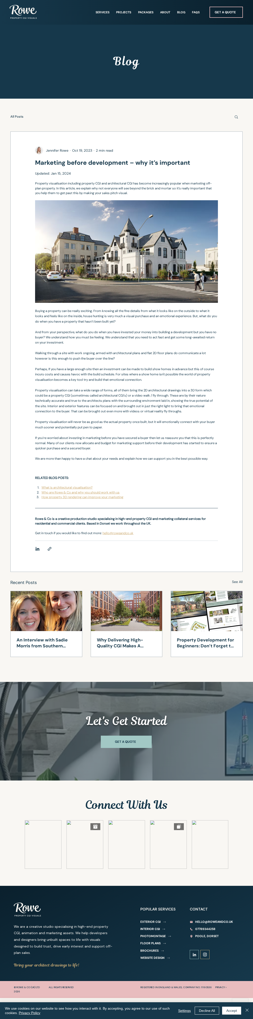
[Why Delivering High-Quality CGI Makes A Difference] (126, 611)
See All (237, 582)
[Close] (247, 1010)
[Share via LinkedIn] (37, 548)
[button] (236, 117)
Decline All (207, 1011)
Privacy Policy (29, 1013)
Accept (231, 1011)
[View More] (194, 954)
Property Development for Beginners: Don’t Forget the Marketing (206, 643)
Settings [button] (184, 1011)
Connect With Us (126, 805)
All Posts (16, 117)
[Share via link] (49, 548)
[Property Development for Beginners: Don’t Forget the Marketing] (206, 611)
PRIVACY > (221, 987)
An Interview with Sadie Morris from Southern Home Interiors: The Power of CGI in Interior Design (45, 643)
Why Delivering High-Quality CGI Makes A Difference (120, 643)
